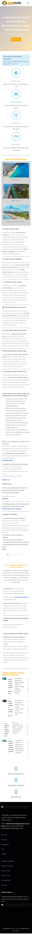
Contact (3, 854)
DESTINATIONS (7, 460)
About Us (4, 835)
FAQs (4, 549)
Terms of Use (5, 875)
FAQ (2, 849)
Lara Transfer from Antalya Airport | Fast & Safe (6, 730)
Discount (4, 885)
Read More (27, 688)
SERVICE (5, 498)
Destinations (5, 844)
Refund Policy (5, 871)
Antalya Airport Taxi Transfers (11, 509)
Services (4, 839)
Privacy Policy (5, 880)
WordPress (16, 931)
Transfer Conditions (7, 861)
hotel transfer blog (21, 597)
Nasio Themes (15, 928)
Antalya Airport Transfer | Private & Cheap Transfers (11, 747)
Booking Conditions (7, 866)
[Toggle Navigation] (28, 3)
